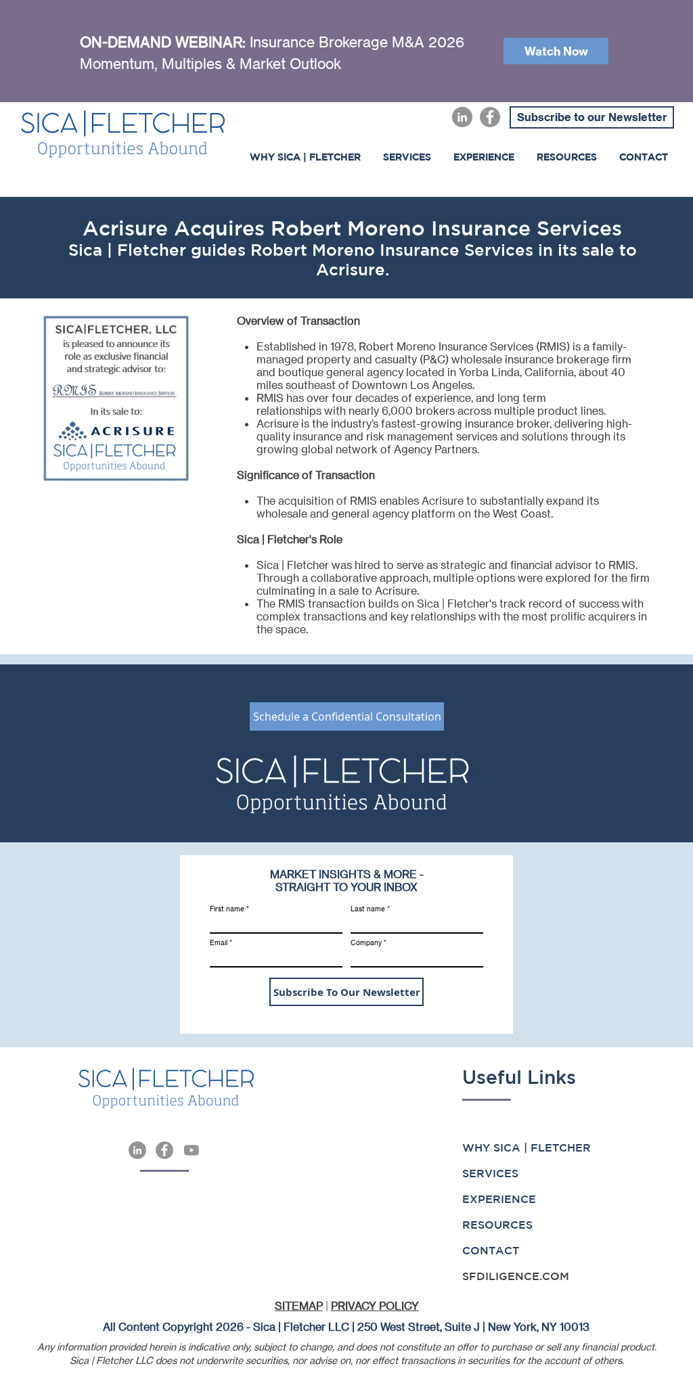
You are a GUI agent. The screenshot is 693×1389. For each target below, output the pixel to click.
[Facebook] (490, 117)
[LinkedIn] (462, 117)
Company (366, 942)
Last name (368, 908)
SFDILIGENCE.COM (515, 1276)
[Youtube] (191, 1150)
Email (218, 942)
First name (227, 908)
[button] (483, 157)
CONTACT (490, 1250)
